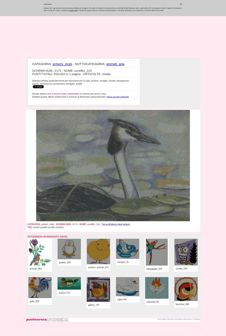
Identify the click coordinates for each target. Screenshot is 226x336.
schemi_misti (62, 64)
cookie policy (73, 10)
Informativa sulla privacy (182, 319)
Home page (162, 319)
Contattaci (196, 319)
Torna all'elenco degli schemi (116, 224)
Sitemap (170, 319)
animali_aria (115, 64)
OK (181, 4)
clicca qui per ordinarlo (118, 96)
